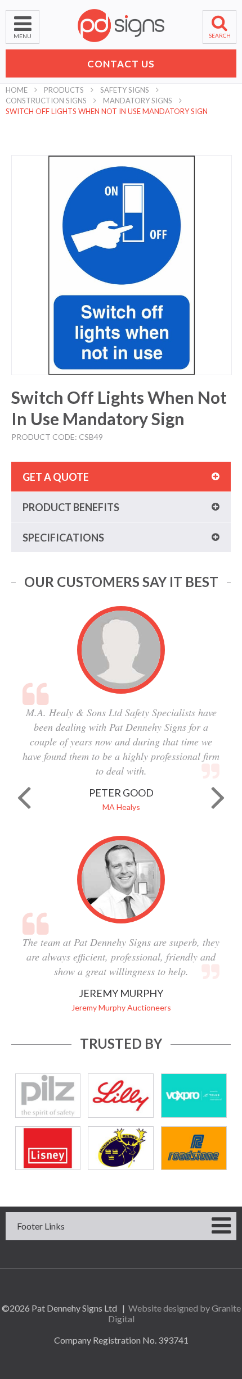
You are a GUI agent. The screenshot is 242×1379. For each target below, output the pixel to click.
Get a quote (56, 477)
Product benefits (71, 507)
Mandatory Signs (137, 100)
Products (64, 89)
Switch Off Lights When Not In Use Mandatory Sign (107, 111)
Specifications (63, 537)
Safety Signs (124, 89)
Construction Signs (46, 100)
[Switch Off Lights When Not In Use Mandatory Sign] (121, 265)
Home (17, 89)
